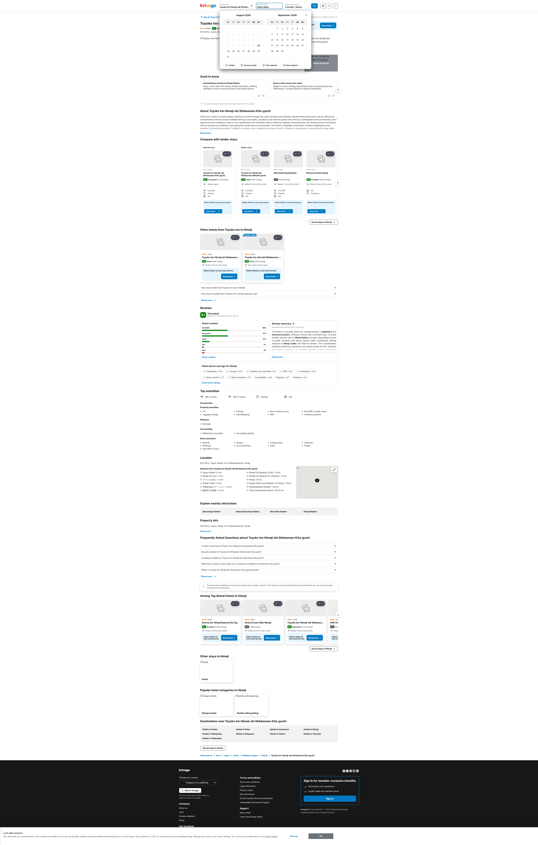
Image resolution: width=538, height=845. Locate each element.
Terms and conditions (250, 782)
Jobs (181, 812)
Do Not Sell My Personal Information (256, 798)
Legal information (248, 786)
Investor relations (187, 816)
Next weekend (292, 65)
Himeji (264, 755)
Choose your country (188, 777)
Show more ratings (211, 382)
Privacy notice (246, 790)
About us (183, 808)
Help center (245, 812)
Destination (224, 4)
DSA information (247, 794)
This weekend (271, 65)
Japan (227, 755)
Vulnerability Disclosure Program (254, 802)
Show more (205, 133)
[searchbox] (237, 6)
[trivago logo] (208, 6)
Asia (218, 755)
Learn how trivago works (251, 816)
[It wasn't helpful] (263, 95)
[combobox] (236, 6)
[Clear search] (251, 5)
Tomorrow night (250, 65)
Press (181, 820)
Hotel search (206, 755)
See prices (327, 25)
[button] (236, 6)
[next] (306, 15)
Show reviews (208, 357)
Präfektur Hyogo (250, 755)
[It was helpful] (259, 95)
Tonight (231, 65)
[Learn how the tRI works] (238, 316)
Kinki (235, 755)
